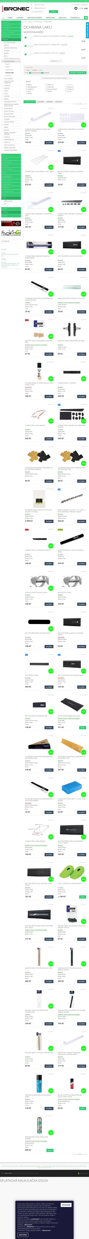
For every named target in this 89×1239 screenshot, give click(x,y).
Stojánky (7, 119)
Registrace (85, 4)
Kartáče (7, 67)
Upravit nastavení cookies (31, 1173)
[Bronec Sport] (15, 9)
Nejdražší (49, 102)
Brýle (6, 56)
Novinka (34, 70)
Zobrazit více (54, 61)
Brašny (6, 53)
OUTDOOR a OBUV (8, 191)
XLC (69, 91)
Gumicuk (7, 137)
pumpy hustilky (9, 111)
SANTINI (30, 89)
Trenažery (6, 187)
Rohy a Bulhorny (9, 116)
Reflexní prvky (8, 114)
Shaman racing (52, 89)
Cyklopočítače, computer (9, 82)
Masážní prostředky (10, 150)
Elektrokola (75, 18)
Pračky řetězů (9, 70)
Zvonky (6, 124)
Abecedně (58, 102)
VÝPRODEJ (5, 212)
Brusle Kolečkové (9, 32)
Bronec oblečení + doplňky (10, 133)
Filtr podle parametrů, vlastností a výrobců (55, 78)
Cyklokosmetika (9, 61)
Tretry (5, 155)
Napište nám (50, 18)
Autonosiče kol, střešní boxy (8, 176)
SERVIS (5, 194)
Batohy (6, 45)
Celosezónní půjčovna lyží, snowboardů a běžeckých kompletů (10, 265)
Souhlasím (66, 1205)
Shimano (70, 89)
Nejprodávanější (29, 102)
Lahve (6, 93)
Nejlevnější (40, 102)
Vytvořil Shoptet (84, 1173)
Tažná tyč (7, 142)
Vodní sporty (7, 181)
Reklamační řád (73, 1166)
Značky (5, 216)
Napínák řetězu (9, 139)
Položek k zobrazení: (77, 72)
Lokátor (6, 96)
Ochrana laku (9, 73)
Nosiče (6, 99)
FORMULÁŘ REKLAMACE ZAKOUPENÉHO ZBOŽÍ (54, 1166)
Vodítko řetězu (9, 122)
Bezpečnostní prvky (10, 48)
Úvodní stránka (3, 17)
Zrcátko (6, 130)
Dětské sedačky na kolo (12, 59)
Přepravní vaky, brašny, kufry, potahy (11, 105)
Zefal (29, 93)
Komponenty (7, 36)
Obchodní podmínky (34, 18)
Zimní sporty (7, 184)
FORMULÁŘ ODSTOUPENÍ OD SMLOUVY (30, 1166)
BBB (29, 84)
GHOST (70, 84)
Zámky (6, 127)
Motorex (70, 87)
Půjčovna (6, 166)
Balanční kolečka (10, 42)
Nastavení (23, 1235)
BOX (5, 204)
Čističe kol (8, 75)
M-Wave (50, 87)
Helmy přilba (8, 108)
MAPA (16, 1166)
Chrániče (7, 85)
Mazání (7, 64)
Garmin (3, 260)
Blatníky (7, 50)
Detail (83, 727)
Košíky (6, 91)
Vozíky (5, 172)
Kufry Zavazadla (9, 145)
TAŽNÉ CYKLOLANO (9, 148)
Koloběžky (6, 29)
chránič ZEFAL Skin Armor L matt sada (49, 53)
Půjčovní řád (82, 1166)
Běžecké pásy (8, 201)
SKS (29, 91)
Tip (41, 70)
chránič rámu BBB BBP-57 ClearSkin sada (50, 44)
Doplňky (5, 39)
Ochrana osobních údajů (44, 1167)
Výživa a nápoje (7, 169)
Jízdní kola (62, 18)
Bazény (5, 209)
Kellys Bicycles (32, 87)
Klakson (6, 88)
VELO (49, 91)
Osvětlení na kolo (10, 101)
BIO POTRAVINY (7, 162)
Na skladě (30, 67)
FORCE (50, 84)
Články (10, 18)
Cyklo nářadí (8, 78)
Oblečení (6, 159)
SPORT (4, 198)
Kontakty (20, 18)
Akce (28, 70)
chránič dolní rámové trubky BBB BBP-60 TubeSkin (53, 36)
